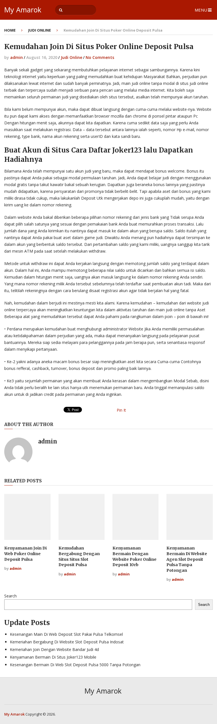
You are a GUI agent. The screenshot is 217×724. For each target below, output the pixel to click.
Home (10, 30)
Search (10, 596)
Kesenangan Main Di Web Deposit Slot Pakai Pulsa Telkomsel (66, 634)
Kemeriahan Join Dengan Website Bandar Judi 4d (54, 649)
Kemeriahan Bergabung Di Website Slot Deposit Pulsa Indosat (67, 641)
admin (16, 57)
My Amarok (22, 9)
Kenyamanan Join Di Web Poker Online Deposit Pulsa (25, 554)
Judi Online (39, 30)
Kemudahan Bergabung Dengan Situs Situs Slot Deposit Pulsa (79, 556)
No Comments (100, 57)
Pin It (121, 410)
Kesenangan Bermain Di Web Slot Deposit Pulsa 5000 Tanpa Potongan (75, 664)
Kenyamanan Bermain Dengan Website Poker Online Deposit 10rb (134, 556)
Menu (201, 10)
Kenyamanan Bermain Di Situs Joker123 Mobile (53, 657)
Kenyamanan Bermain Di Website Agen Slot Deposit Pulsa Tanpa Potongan (186, 559)
